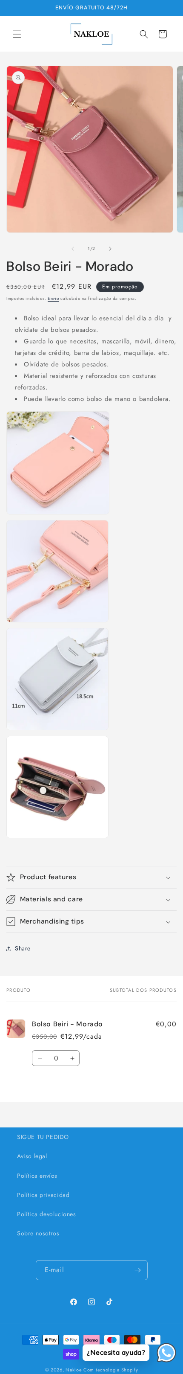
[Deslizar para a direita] (110, 248)
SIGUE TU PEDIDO (43, 1137)
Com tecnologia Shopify (110, 1369)
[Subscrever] (138, 1270)
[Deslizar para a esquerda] (72, 248)
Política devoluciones (46, 1214)
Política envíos (37, 1175)
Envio (53, 298)
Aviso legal (32, 1156)
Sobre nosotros (38, 1233)
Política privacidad (43, 1195)
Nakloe (74, 1369)
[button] (17, 34)
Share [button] (23, 948)
